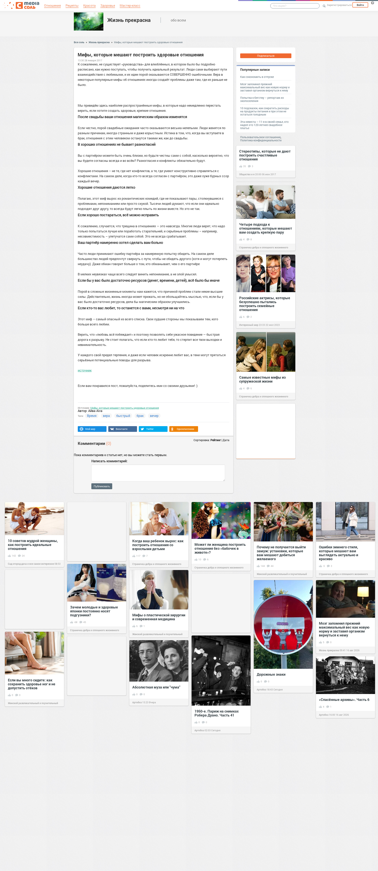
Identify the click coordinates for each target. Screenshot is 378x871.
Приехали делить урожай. (91, 778)
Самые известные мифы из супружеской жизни (262, 379)
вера (106, 416)
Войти (360, 5)
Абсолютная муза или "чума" (156, 687)
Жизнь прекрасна (129, 20)
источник (85, 370)
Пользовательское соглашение (260, 137)
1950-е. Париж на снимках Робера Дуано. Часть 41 (217, 713)
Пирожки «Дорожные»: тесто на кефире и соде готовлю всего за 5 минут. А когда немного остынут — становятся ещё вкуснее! (34, 756)
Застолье (262, 817)
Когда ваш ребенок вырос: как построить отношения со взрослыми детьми (157, 545)
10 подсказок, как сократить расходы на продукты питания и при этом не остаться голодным (264, 111)
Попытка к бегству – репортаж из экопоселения (262, 99)
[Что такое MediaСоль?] (372, 2)
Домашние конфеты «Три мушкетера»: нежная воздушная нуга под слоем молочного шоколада (154, 844)
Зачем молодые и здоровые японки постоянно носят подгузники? (94, 611)
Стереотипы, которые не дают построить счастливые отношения (265, 155)
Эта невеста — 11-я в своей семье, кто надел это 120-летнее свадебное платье (264, 125)
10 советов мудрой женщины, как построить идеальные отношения (33, 545)
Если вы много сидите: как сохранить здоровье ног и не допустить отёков (31, 684)
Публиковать (102, 486)
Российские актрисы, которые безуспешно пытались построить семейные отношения (264, 304)
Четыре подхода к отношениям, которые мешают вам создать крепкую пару (265, 228)
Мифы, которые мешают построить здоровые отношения (148, 42)
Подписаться (265, 56)
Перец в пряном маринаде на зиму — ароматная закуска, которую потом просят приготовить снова (219, 762)
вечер (154, 416)
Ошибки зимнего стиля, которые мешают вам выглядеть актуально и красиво (338, 553)
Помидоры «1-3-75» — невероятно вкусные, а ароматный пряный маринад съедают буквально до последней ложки (343, 764)
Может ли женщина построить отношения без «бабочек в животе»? (220, 548)
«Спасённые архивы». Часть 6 (344, 699)
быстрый (123, 416)
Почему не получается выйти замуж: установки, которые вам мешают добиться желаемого (281, 553)
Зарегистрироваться (339, 5)
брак (140, 416)
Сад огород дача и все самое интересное (31, 563)
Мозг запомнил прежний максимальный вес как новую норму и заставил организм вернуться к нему (265, 87)
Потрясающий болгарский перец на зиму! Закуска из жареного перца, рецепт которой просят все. (279, 796)
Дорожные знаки (271, 674)
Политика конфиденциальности (261, 140)
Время (91, 416)
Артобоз (261, 689)
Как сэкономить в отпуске (257, 77)
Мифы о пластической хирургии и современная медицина (158, 617)
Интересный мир (248, 324)
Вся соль (79, 42)
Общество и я (247, 174)
